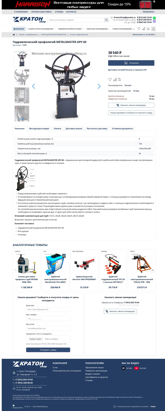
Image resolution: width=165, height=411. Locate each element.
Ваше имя (30, 305)
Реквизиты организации (96, 370)
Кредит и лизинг (92, 374)
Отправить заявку (48, 350)
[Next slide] (133, 29)
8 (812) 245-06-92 (144, 19)
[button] (21, 119)
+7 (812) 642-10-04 (131, 302)
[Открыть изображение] (66, 86)
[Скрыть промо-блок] (154, 1)
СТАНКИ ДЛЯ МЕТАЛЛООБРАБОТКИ (53, 34)
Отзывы (59, 12)
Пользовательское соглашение (67, 370)
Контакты (71, 12)
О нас (55, 367)
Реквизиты (148, 12)
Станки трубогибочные (79, 34)
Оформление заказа (94, 367)
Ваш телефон (31, 314)
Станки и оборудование (28, 34)
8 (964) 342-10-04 (144, 22)
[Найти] (106, 20)
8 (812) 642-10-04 (144, 17)
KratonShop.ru (42, 406)
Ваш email (30, 324)
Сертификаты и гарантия (96, 377)
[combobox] (78, 20)
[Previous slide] (28, 29)
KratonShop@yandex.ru (125, 17)
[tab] (19, 128)
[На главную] (29, 20)
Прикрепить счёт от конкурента (39, 334)
